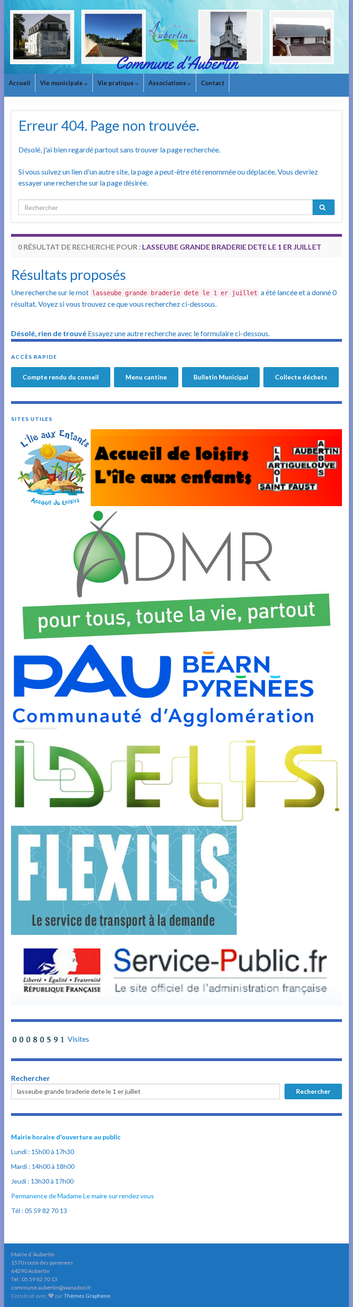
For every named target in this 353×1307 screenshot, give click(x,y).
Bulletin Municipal (221, 377)
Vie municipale (62, 83)
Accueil (19, 83)
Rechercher (30, 1078)
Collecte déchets (301, 377)
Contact (212, 83)
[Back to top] (332, 1286)
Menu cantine (146, 377)
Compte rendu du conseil (61, 377)
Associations (168, 83)
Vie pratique (116, 83)
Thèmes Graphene (87, 1295)
